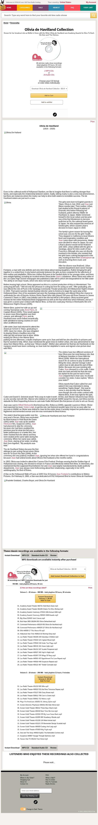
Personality (14, 23)
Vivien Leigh (29, 407)
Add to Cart (49, 95)
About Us (23, 782)
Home (9, 8)
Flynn (25, 316)
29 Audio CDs (49, 75)
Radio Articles (50, 784)
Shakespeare (86, 258)
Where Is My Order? (27, 778)
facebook (43, 114)
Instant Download (12, 555)
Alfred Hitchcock (25, 405)
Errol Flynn (29, 310)
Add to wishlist (46, 102)
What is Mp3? (50, 778)
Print (92, 122)
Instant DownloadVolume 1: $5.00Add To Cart (45, 598)
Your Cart (88, 8)
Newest (56, 8)
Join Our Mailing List (30, 796)
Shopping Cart (25, 780)
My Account (91, 2)
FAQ (72, 8)
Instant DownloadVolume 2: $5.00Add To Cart (45, 679)
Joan (87, 204)
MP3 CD (25, 555)
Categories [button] (25, 8)
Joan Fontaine (62, 474)
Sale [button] (40, 8)
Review (53, 555)
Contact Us (24, 784)
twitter (49, 114)
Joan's (59, 276)
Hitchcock (8, 424)
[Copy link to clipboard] (55, 114)
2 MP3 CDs (49, 71)
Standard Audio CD (40, 555)
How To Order (50, 780)
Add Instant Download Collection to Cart (67, 576)
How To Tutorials (51, 782)
